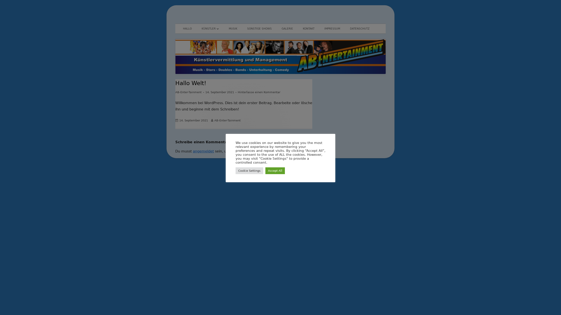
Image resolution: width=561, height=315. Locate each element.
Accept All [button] (275, 170)
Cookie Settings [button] (249, 170)
